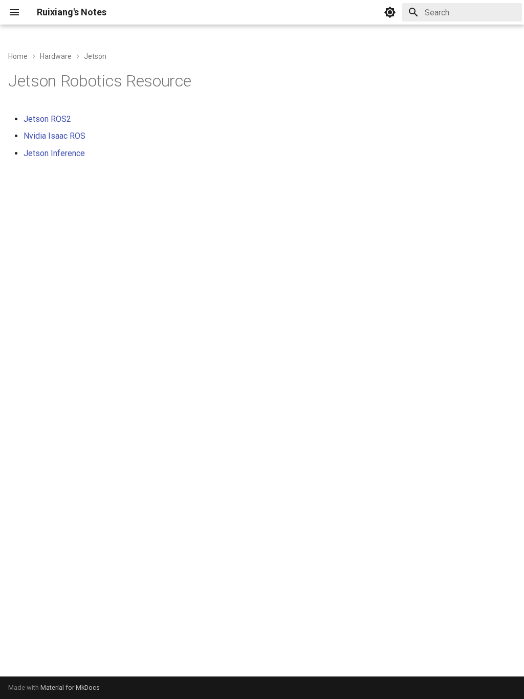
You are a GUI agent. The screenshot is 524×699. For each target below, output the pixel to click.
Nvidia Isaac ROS (54, 136)
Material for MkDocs (70, 687)
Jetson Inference (54, 153)
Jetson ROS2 (47, 119)
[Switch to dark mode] (390, 12)
